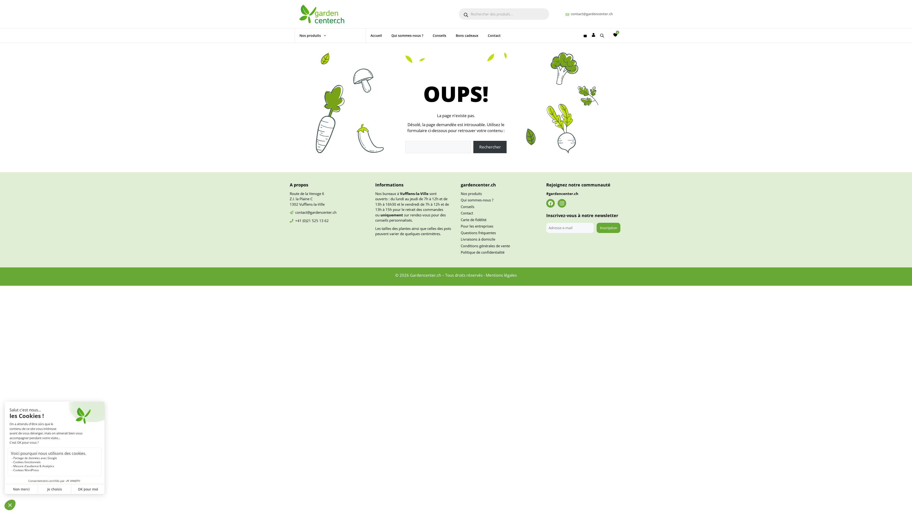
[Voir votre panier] (585, 35)
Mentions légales (501, 275)
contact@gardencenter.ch (592, 14)
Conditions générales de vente (485, 245)
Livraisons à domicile (478, 239)
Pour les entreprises (477, 226)
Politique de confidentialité (482, 252)
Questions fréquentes (478, 232)
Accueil (376, 35)
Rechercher (490, 147)
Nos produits (310, 35)
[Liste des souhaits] (615, 35)
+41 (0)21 (303, 220)
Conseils (439, 35)
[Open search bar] (602, 35)
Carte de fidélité (473, 219)
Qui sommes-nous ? (407, 35)
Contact (494, 35)
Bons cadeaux (467, 35)
